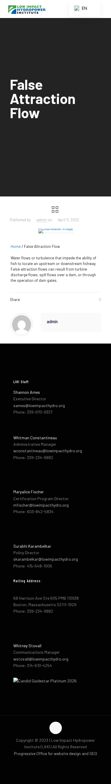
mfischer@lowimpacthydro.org (41, 505)
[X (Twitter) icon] (55, 762)
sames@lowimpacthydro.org (39, 405)
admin (41, 219)
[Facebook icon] (49, 762)
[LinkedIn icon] (61, 762)
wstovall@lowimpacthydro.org (40, 658)
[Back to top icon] (55, 728)
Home (16, 246)
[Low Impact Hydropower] (26, 9)
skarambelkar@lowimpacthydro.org (45, 559)
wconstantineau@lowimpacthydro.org (47, 450)
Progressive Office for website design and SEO (55, 753)
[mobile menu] (103, 9)
